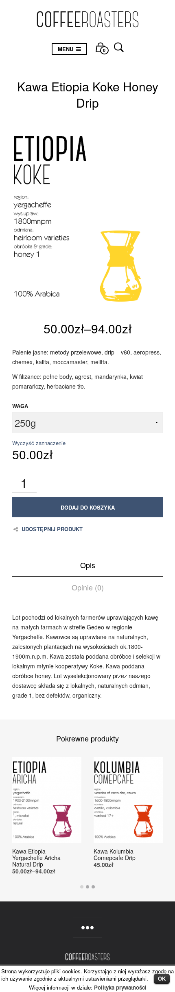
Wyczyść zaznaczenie (39, 442)
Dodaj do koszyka (88, 507)
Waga (20, 406)
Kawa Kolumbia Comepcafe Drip (115, 854)
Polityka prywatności (120, 987)
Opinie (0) (88, 587)
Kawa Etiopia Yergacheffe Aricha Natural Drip (36, 857)
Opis (87, 565)
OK (162, 978)
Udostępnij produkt (52, 529)
